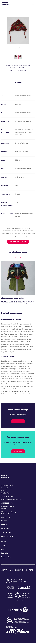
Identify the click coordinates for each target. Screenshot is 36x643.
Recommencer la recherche (18, 241)
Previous (16, 257)
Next (20, 257)
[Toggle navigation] (29, 3)
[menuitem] (18, 522)
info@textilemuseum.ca (13, 499)
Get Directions (5, 493)
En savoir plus (18, 421)
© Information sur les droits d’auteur (18, 65)
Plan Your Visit (5, 517)
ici (26, 236)
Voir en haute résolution (18, 67)
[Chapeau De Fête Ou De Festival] (18, 278)
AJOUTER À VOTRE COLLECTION (18, 70)
